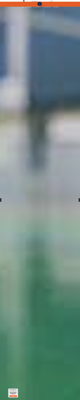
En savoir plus (13, 394)
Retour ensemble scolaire (35, 1)
